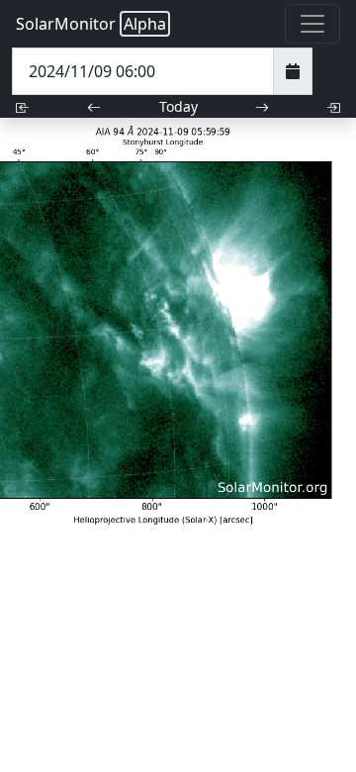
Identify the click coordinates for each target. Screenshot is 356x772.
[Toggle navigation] (312, 24)
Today (178, 106)
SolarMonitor (91, 24)
